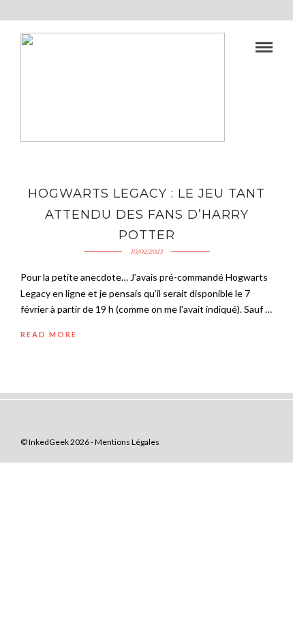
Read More (48, 334)
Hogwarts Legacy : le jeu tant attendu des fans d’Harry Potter (146, 214)
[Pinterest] (264, 420)
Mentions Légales (127, 442)
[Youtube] (244, 420)
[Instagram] (284, 420)
